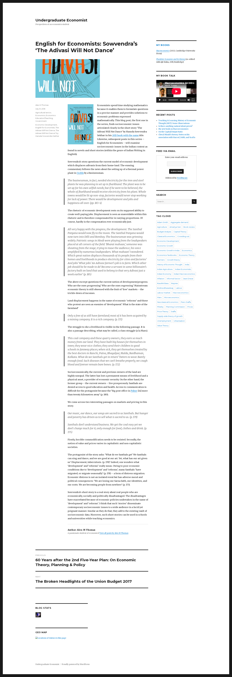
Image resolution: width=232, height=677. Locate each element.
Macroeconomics (180, 293)
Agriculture (162, 227)
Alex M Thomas (41, 105)
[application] (176, 91)
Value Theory (162, 325)
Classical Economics (166, 236)
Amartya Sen (175, 227)
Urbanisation (179, 321)
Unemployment (164, 321)
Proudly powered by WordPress (76, 664)
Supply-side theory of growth (170, 316)
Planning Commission (175, 307)
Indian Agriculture (165, 269)
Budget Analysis (164, 232)
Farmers (160, 260)
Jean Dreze (188, 279)
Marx (159, 297)
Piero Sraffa (186, 302)
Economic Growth (165, 246)
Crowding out (183, 236)
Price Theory (162, 311)
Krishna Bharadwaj (165, 288)
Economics (40, 115)
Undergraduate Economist (61, 20)
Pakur (134, 390)
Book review (189, 227)
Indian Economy (164, 274)
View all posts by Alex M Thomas (113, 533)
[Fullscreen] (193, 100)
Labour (179, 288)
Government (41, 121)
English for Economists (45, 127)
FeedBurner (182, 178)
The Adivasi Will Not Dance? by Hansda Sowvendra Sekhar (47, 133)
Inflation (160, 279)
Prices (190, 307)
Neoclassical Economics (167, 302)
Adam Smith (162, 222)
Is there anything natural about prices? (175, 126)
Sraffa (173, 311)
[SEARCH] (194, 201)
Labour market (163, 293)
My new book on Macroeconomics (173, 129)
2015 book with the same (125, 135)
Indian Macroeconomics (184, 274)
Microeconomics (171, 297)
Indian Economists (183, 269)
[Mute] (188, 100)
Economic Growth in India (168, 250)
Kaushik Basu (163, 283)
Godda (80, 173)
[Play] (159, 100)
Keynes (174, 283)
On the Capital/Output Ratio (170, 132)
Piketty (160, 307)
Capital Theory (180, 232)
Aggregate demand (179, 222)
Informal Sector (173, 279)
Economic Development (46, 125)
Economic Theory (186, 255)
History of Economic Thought (169, 264)
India (187, 264)
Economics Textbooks (166, 255)
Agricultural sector (43, 112)
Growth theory (173, 260)
